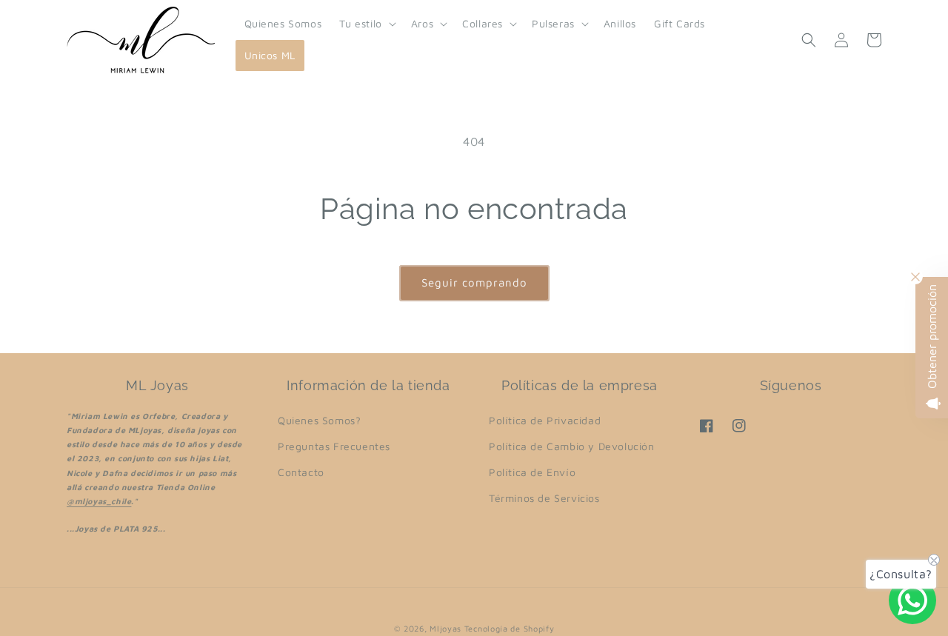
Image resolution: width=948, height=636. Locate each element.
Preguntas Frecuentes (334, 446)
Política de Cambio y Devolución (572, 446)
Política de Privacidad (545, 420)
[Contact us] (912, 600)
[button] (365, 23)
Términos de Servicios (544, 498)
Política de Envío (532, 472)
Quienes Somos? (319, 420)
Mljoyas (445, 628)
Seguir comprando (474, 282)
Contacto (301, 472)
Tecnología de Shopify (509, 628)
